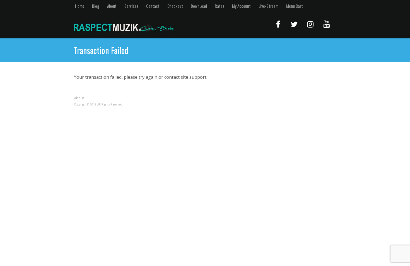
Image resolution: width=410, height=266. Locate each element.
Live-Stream (268, 6)
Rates (219, 6)
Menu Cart (294, 6)
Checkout (175, 6)
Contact (153, 6)
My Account (241, 6)
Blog (95, 6)
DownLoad (199, 6)
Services (131, 6)
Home (79, 6)
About (112, 6)
